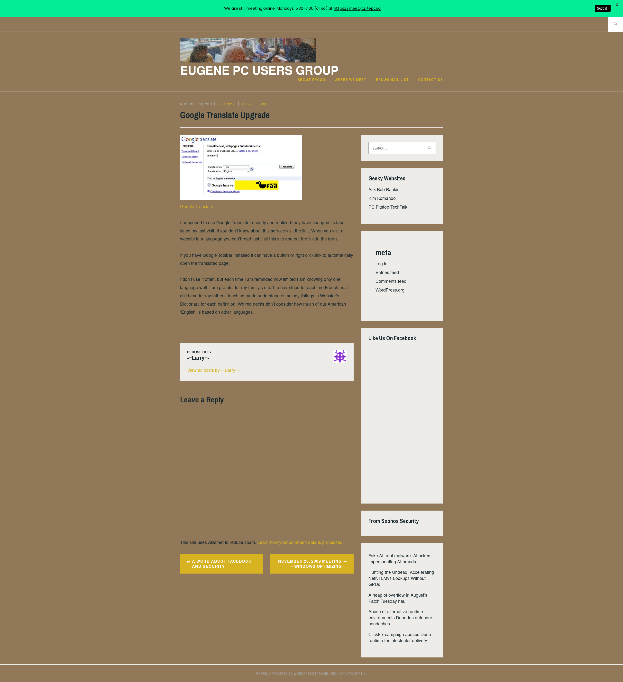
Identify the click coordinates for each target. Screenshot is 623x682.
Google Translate (196, 206)
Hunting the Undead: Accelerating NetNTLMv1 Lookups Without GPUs (401, 578)
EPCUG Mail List (392, 79)
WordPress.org (390, 289)
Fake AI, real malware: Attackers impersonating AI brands (399, 558)
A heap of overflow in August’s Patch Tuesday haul (397, 598)
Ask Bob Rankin (384, 189)
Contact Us (430, 79)
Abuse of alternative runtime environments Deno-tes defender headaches (400, 617)
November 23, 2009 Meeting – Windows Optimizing (310, 563)
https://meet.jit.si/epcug (357, 8)
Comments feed (391, 281)
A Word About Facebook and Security (222, 563)
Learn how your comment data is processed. (300, 542)
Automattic (355, 673)
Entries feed (387, 272)
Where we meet (350, 79)
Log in (381, 263)
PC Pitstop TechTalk (387, 207)
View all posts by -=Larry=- (213, 370)
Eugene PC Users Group (259, 70)
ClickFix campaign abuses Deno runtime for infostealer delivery (399, 637)
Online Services (256, 104)
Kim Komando (382, 198)
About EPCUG (311, 79)
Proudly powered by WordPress (285, 673)
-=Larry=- (227, 104)
